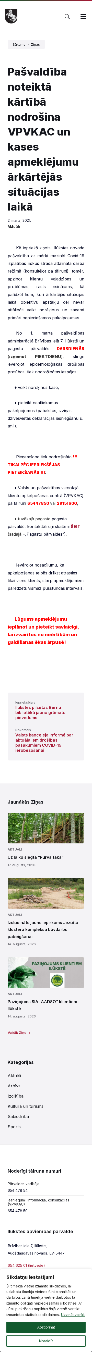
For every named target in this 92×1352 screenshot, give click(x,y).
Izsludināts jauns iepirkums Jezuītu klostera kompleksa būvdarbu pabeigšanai (43, 929)
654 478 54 (18, 1190)
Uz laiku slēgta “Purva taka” (36, 857)
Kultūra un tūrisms (25, 1106)
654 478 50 (18, 1211)
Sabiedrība (18, 1116)
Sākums (19, 44)
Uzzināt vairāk (73, 1314)
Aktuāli (14, 226)
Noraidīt (46, 1341)
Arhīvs (14, 1085)
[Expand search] (67, 16)
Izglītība (16, 1096)
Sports (14, 1126)
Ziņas (35, 44)
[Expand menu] (83, 16)
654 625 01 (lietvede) (26, 1265)
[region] (46, 1310)
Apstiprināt (46, 1327)
